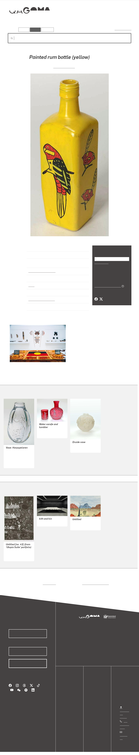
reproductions (48, 581)
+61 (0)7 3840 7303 (124, 722)
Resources (47, 29)
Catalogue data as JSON (106, 285)
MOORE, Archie (46, 520)
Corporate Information (61, 750)
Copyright (42, 750)
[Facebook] (96, 299)
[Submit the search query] (9, 38)
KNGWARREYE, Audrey (17, 551)
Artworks (98, 20)
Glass (31, 283)
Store (66, 694)
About (67, 700)
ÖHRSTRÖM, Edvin (15, 458)
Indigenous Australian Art (41, 268)
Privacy (29, 750)
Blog (66, 697)
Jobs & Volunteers (13, 750)
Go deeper (125, 20)
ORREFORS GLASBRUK (17, 452)
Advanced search (123, 29)
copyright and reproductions (94, 581)
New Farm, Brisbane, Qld (40, 297)
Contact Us (125, 732)
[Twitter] (101, 299)
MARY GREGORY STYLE (50, 428)
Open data (69, 684)
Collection (27, 19)
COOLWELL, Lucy (64, 66)
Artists (111, 20)
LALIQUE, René (79, 446)
